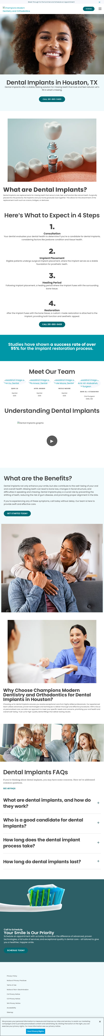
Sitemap (10, 1012)
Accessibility (11, 1008)
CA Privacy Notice (13, 994)
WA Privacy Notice (13, 1003)
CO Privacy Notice (13, 999)
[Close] (100, 1021)
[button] (100, 9)
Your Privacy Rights (35, 1031)
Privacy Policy (12, 976)
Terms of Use (11, 985)
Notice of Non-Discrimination (18, 989)
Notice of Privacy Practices (16, 980)
